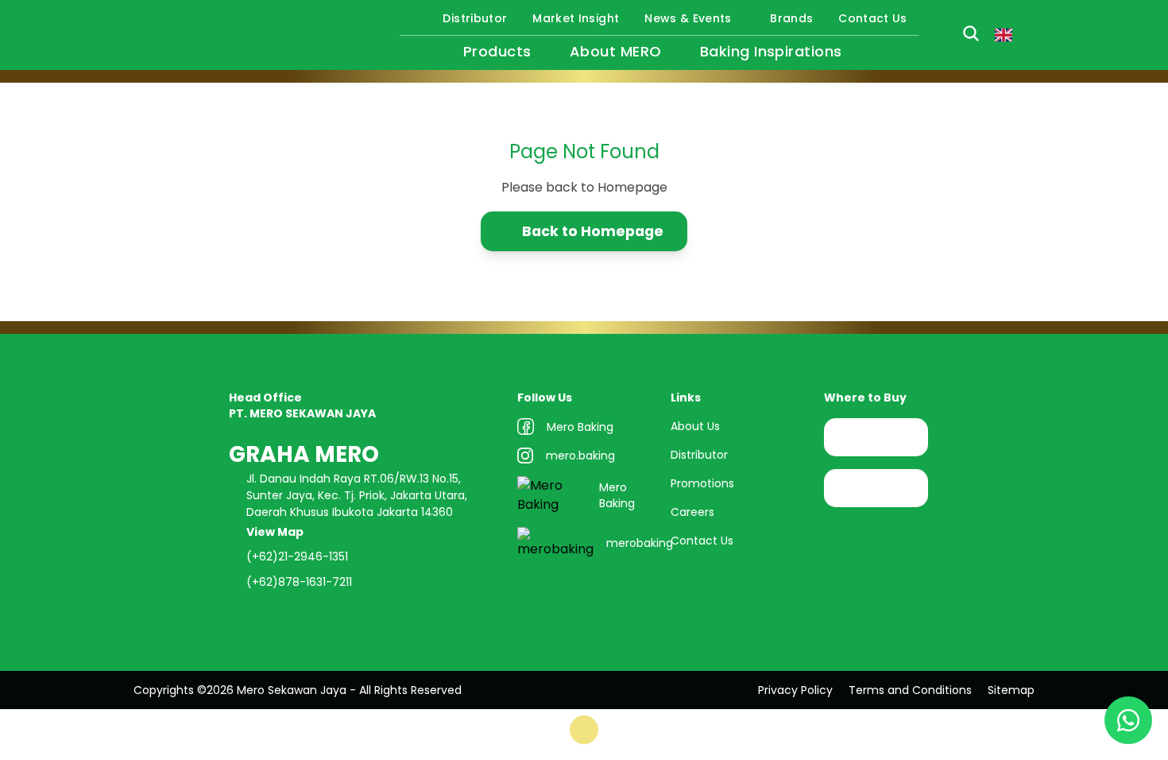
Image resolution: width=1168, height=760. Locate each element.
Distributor (475, 18)
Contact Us (872, 18)
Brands (791, 18)
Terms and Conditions (910, 690)
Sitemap (1011, 690)
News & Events (688, 18)
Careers (692, 512)
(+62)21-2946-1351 (297, 556)
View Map (276, 532)
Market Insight (575, 18)
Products (497, 51)
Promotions (702, 483)
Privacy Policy (795, 690)
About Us (695, 426)
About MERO (616, 51)
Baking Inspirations (771, 51)
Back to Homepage (592, 231)
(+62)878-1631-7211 (299, 582)
